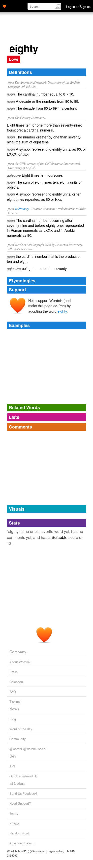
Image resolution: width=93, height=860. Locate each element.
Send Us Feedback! (23, 793)
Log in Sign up (78, 6)
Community (17, 738)
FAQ (12, 691)
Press (13, 671)
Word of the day (20, 729)
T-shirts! (15, 701)
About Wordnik (19, 662)
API (12, 766)
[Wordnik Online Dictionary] (4, 5)
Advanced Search (21, 843)
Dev (12, 756)
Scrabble (59, 537)
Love (13, 59)
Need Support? (20, 803)
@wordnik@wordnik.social (27, 748)
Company (17, 651)
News (14, 708)
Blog (12, 719)
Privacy (14, 823)
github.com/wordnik (23, 776)
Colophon (16, 681)
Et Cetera (17, 783)
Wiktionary (22, 208)
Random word (19, 833)
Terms (13, 813)
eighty (62, 311)
